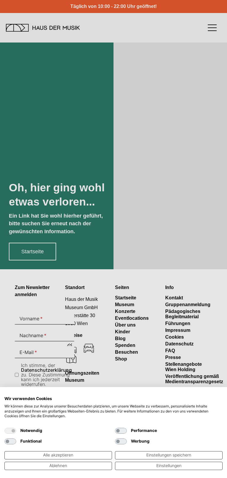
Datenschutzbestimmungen (200, 394)
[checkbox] (10, 431)
